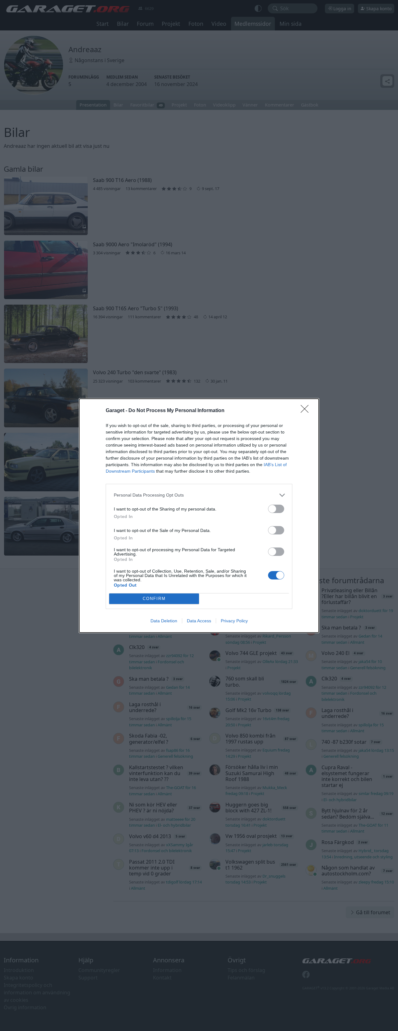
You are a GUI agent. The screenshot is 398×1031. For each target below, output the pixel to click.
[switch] (276, 509)
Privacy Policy (234, 620)
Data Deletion (163, 620)
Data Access (199, 620)
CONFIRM (154, 598)
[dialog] (199, 516)
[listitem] (199, 495)
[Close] (306, 411)
